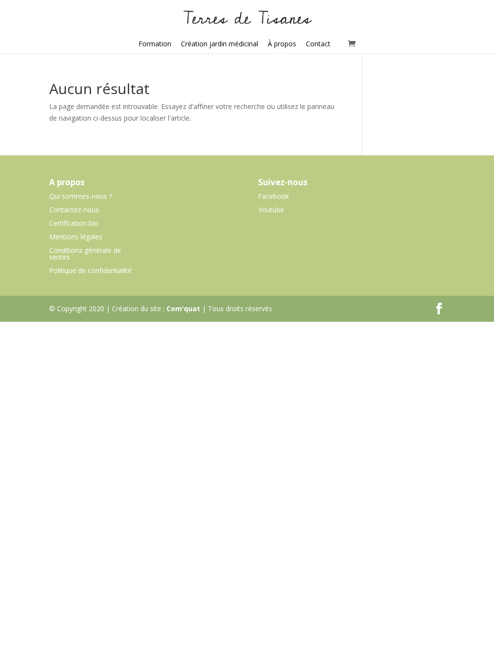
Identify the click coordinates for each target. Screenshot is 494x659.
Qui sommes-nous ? (80, 196)
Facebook (273, 196)
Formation (154, 43)
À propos (282, 43)
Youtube (271, 209)
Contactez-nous (74, 209)
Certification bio (73, 223)
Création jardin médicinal (219, 43)
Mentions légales (75, 236)
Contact (318, 43)
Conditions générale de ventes (85, 253)
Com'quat (183, 308)
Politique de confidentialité (90, 270)
